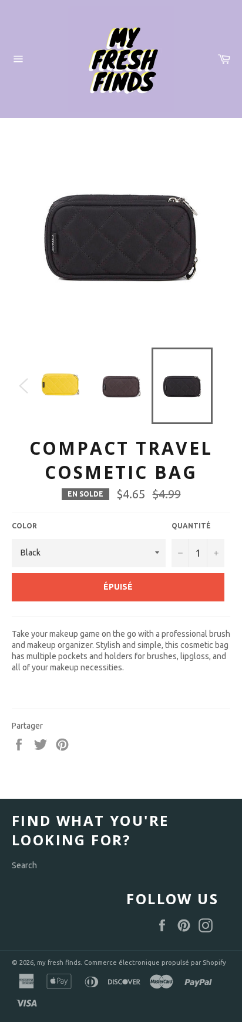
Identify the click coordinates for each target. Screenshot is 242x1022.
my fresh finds (58, 962)
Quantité (191, 526)
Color (24, 526)
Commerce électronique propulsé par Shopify (155, 962)
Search (24, 865)
